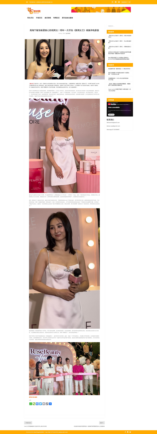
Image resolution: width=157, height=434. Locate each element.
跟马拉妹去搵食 (67, 18)
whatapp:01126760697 (113, 129)
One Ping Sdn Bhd (39, 432)
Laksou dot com (63, 432)
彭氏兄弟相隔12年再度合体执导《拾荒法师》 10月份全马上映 (118, 73)
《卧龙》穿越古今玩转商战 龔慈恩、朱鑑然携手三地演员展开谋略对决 (119, 84)
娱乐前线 (48, 18)
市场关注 (39, 18)
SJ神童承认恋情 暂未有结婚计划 (44, 2)
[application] (120, 109)
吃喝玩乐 (56, 18)
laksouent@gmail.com (113, 122)
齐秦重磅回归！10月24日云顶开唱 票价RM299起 (118, 78)
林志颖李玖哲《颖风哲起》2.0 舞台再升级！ (119, 68)
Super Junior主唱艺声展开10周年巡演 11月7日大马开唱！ (119, 89)
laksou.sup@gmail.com (113, 126)
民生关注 (30, 18)
